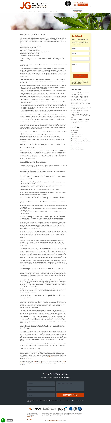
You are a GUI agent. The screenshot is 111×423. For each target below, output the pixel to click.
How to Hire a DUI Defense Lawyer (79, 100)
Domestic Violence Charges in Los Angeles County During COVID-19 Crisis (81, 107)
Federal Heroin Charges (76, 136)
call (35, 361)
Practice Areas (29, 11)
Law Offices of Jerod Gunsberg (53, 420)
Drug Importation (74, 130)
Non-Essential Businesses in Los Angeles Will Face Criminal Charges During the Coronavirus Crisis (80, 121)
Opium (72, 145)
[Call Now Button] (3, 420)
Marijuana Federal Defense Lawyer (79, 139)
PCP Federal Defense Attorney (78, 147)
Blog (51, 11)
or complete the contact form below (77, 8)
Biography (23, 11)
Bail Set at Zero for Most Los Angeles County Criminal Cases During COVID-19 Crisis (80, 115)
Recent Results (37, 11)
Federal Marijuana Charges (77, 149)
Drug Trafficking (74, 132)
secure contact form (38, 363)
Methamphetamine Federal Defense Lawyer (81, 141)
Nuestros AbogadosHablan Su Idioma (77, 10)
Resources (45, 11)
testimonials (50, 356)
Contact (54, 11)
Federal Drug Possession (76, 134)
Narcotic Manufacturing (76, 143)
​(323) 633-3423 (29, 416)
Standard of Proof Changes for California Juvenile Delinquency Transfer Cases (80, 97)
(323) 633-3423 (84, 41)
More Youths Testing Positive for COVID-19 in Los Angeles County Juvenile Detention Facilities (80, 103)
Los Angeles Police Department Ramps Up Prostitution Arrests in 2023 (80, 93)
